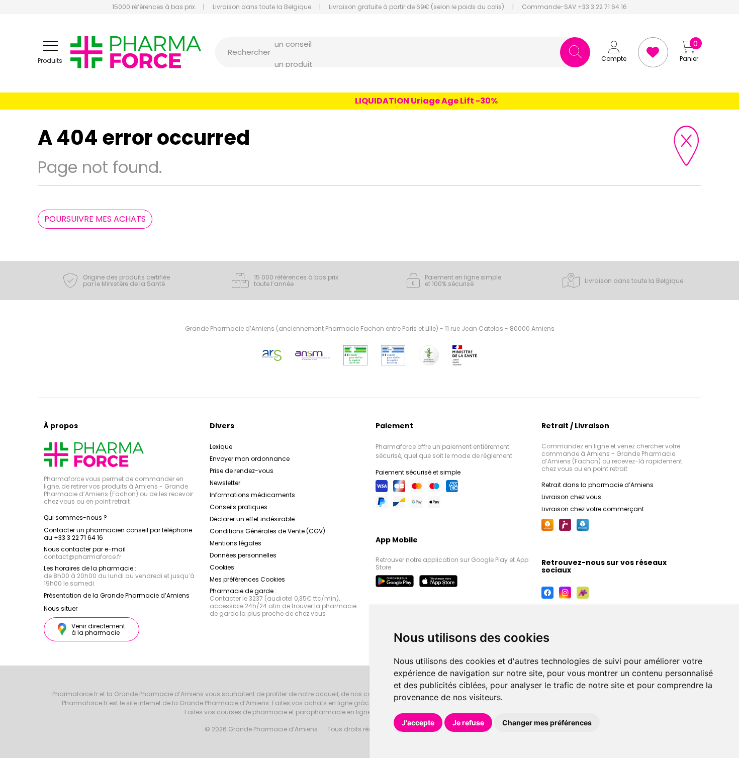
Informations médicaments (252, 495)
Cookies (222, 567)
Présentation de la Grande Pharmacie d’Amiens (117, 595)
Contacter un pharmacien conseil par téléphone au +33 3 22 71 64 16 (118, 533)
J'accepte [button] (418, 722)
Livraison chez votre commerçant (592, 509)
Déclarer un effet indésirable (252, 519)
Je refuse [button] (468, 722)
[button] (50, 52)
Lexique (221, 446)
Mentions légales (235, 543)
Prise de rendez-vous (241, 471)
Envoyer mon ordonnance (250, 458)
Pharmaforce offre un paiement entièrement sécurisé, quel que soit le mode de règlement (444, 451)
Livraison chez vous (571, 497)
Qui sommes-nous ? (75, 517)
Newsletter (225, 483)
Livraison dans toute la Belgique (262, 7)
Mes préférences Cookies (247, 579)
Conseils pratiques (238, 507)
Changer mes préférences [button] (547, 722)
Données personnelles (243, 555)
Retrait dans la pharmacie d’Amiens (597, 485)
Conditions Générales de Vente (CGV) (267, 531)
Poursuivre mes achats (95, 219)
